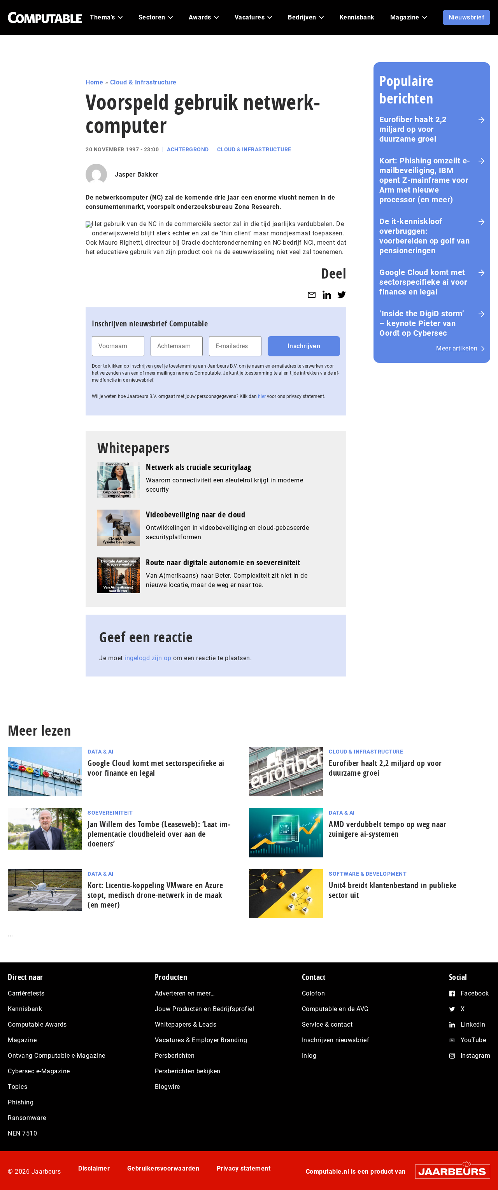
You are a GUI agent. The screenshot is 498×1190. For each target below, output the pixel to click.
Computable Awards (37, 1024)
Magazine (22, 1040)
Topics (17, 1086)
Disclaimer (94, 1168)
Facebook (475, 993)
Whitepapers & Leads (186, 1024)
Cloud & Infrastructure (143, 82)
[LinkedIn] (326, 295)
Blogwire (167, 1086)
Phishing (20, 1102)
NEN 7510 (22, 1133)
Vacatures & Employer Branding (201, 1040)
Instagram (476, 1055)
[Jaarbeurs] (448, 1171)
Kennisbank (25, 1009)
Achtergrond (188, 149)
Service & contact (327, 1024)
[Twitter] (341, 295)
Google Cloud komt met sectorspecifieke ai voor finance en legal (423, 282)
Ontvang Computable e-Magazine (56, 1055)
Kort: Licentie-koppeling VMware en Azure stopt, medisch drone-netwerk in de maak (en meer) (155, 895)
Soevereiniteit (110, 813)
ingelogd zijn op (147, 658)
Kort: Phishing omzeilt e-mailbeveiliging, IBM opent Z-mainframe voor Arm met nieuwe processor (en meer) (424, 180)
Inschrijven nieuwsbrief (336, 1040)
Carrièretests (26, 993)
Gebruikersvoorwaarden (163, 1168)
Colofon (313, 993)
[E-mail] (311, 295)
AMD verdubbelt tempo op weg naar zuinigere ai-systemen (387, 829)
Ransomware (27, 1118)
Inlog (309, 1055)
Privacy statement (244, 1168)
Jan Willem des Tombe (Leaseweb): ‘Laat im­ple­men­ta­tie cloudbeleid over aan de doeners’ (159, 834)
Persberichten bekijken (188, 1071)
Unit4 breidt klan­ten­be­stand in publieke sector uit (393, 890)
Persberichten (175, 1055)
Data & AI (101, 751)
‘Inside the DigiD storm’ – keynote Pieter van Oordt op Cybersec (421, 323)
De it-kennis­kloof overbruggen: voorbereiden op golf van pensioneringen (424, 236)
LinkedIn (473, 1024)
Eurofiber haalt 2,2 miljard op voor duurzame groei (413, 129)
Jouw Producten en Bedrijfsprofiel (204, 1009)
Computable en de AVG (335, 1009)
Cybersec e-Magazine (39, 1071)
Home (94, 82)
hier (262, 396)
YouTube (473, 1040)
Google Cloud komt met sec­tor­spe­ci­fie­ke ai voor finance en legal (156, 768)
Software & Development (368, 874)
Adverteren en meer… (185, 993)
